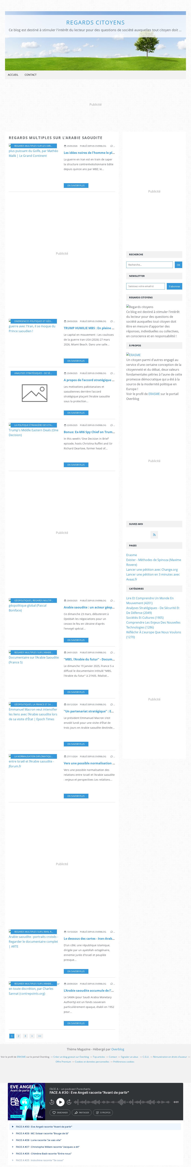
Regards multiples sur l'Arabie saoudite (38, 652)
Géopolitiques (23, 600)
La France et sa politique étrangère (54, 704)
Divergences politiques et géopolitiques (38, 321)
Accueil (13, 74)
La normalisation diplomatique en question (41, 756)
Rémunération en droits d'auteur (170, 1056)
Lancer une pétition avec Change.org (152, 570)
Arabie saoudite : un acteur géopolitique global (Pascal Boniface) (111, 607)
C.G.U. (146, 1056)
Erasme (131, 555)
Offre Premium (63, 1061)
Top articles (99, 1056)
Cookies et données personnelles (92, 1061)
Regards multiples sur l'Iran (31, 931)
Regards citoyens (95, 22)
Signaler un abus (130, 1056)
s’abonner (62, 1112)
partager (84, 1112)
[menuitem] (13, 74)
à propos (105, 1112)
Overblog (117, 1049)
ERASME (154, 394)
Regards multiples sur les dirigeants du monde (43, 145)
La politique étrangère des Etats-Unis (37, 425)
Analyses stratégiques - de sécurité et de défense (44, 373)
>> (39, 1036)
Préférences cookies (123, 1061)
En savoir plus (76, 185)
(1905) (145, 618)
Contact (31, 74)
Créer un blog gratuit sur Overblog (71, 1056)
